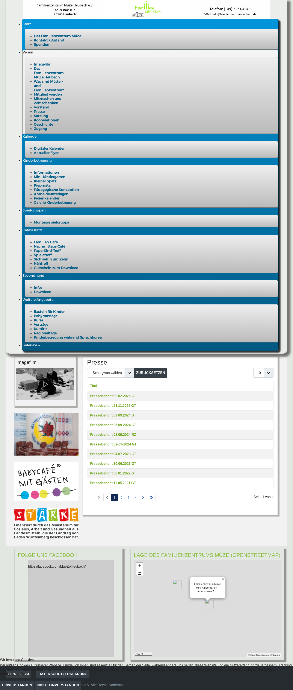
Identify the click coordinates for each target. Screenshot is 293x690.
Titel (93, 386)
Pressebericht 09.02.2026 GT (113, 396)
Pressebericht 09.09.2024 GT (113, 415)
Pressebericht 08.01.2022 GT (113, 473)
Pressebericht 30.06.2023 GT (113, 463)
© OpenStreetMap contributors (264, 655)
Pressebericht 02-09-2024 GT (113, 444)
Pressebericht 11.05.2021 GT (113, 483)
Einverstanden (17, 685)
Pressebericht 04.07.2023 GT (113, 454)
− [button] (139, 572)
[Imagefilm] (45, 384)
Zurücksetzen (150, 373)
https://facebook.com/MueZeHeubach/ (57, 566)
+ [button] (139, 565)
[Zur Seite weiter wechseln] (143, 497)
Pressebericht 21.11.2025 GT (113, 405)
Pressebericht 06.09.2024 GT (113, 425)
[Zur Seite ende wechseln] (151, 497)
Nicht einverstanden (58, 685)
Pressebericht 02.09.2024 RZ (113, 434)
